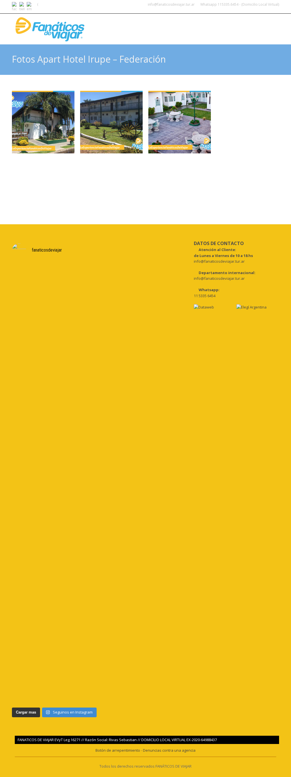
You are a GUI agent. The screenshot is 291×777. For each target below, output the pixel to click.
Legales (161, 32)
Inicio (112, 32)
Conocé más (190, 32)
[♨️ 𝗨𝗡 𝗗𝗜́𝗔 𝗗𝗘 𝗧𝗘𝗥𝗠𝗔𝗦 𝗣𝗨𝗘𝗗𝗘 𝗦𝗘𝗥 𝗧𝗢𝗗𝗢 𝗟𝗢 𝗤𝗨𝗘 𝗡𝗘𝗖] (32, 373)
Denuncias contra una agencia (169, 750)
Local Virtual (225, 32)
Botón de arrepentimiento (118, 750)
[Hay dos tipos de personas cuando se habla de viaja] (76, 336)
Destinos (135, 32)
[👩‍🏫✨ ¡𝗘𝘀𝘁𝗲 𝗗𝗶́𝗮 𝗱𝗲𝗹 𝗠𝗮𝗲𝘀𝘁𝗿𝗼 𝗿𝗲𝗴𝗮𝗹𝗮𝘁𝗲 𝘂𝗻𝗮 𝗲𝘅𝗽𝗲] (76, 594)
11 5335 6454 (204, 295)
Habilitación (261, 32)
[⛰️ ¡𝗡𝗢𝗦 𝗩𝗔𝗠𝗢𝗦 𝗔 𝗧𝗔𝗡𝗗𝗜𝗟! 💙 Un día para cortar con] (32, 594)
